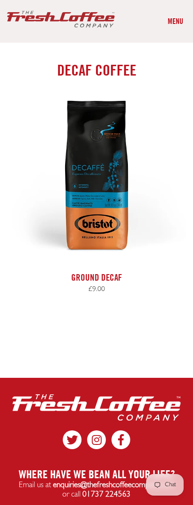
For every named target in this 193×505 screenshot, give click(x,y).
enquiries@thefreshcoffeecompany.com (113, 485)
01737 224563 (106, 494)
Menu (175, 21)
